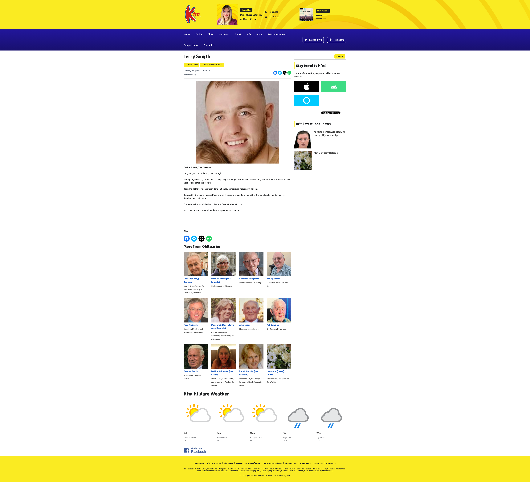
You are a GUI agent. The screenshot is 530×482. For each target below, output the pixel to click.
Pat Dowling (273, 325)
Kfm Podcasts (291, 463)
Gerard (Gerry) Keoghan (191, 280)
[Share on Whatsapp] (289, 73)
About (259, 34)
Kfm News (224, 34)
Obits (210, 34)
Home (187, 34)
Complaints (305, 463)
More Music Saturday (251, 15)
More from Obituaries (213, 65)
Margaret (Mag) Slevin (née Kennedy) (222, 327)
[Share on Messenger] (280, 73)
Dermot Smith (191, 371)
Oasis (319, 15)
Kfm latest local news (313, 124)
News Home (193, 65)
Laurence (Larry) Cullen (275, 373)
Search (339, 56)
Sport (238, 34)
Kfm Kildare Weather (206, 394)
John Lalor (244, 325)
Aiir (288, 475)
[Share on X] (285, 73)
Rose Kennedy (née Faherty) (221, 280)
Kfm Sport (228, 463)
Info (249, 34)
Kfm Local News (214, 463)
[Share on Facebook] (275, 73)
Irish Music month (277, 34)
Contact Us (209, 45)
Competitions (191, 45)
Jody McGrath (191, 325)
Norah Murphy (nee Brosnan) (249, 373)
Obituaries (331, 463)
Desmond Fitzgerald (249, 278)
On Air (198, 34)
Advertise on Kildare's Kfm (248, 463)
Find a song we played (272, 463)
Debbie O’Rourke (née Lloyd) (222, 373)
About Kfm (199, 463)
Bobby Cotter (273, 278)
